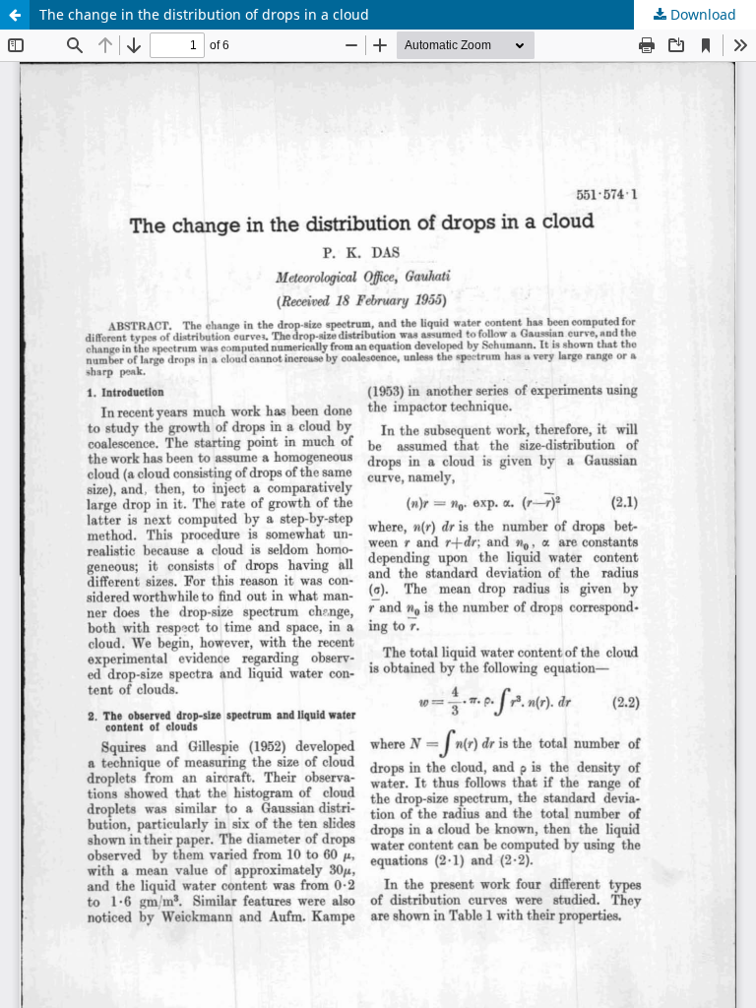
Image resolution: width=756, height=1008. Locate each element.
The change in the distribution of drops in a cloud (204, 14)
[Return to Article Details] (15, 15)
